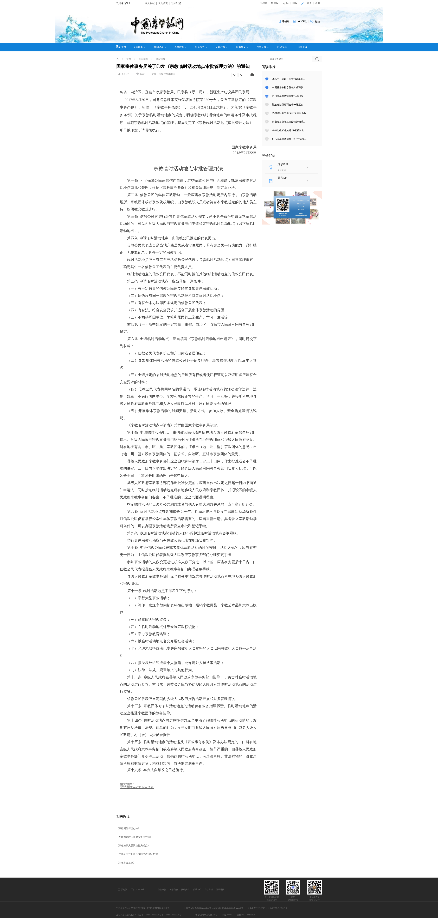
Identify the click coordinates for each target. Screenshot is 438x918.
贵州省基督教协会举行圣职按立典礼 (291, 96)
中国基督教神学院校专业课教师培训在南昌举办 (297, 87)
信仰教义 (241, 47)
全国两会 (138, 47)
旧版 (294, 3)
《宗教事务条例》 (126, 862)
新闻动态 (159, 47)
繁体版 (274, 3)
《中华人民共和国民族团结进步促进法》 (137, 854)
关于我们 (174, 889)
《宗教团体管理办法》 (128, 828)
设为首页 (163, 3)
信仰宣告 (162, 889)
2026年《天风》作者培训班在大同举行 (292, 79)
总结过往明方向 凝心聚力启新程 (289, 113)
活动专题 (282, 47)
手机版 (124, 889)
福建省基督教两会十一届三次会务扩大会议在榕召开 (299, 104)
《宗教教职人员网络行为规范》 (133, 845)
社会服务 (200, 47)
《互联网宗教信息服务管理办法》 (134, 837)
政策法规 (160, 59)
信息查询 (302, 47)
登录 (309, 3)
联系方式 (197, 889)
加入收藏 (150, 3)
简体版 (264, 3)
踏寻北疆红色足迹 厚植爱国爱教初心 (291, 130)
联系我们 (176, 3)
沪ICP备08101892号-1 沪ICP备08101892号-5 (267, 908)
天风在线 (220, 47)
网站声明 (208, 889)
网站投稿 (185, 889)
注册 (317, 3)
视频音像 (261, 47)
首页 (123, 47)
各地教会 (179, 47)
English (285, 3)
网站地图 (220, 889)
